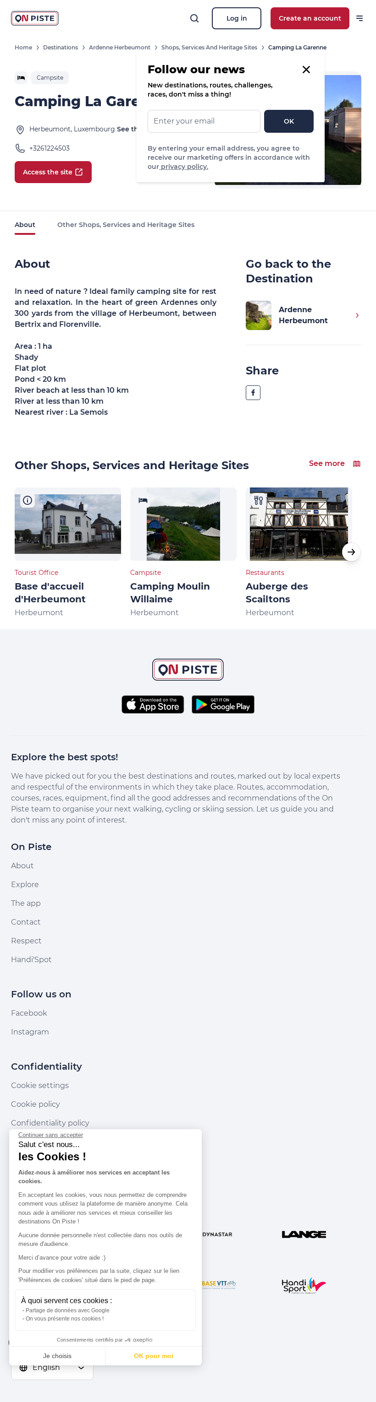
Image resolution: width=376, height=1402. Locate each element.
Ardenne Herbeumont (119, 47)
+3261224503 (49, 148)
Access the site (47, 172)
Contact (26, 922)
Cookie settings (40, 1085)
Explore (25, 884)
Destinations (60, 47)
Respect (26, 940)
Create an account (310, 18)
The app (26, 903)
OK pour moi (153, 1355)
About (25, 225)
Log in (237, 18)
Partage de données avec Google (68, 1310)
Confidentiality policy (50, 1123)
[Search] (194, 18)
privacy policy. (183, 166)
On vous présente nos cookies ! (65, 1318)
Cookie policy (35, 1104)
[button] (351, 552)
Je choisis (57, 1355)
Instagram (30, 1032)
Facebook (29, 1013)
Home (23, 47)
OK (289, 121)
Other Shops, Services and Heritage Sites (125, 225)
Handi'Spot (31, 959)
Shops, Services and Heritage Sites (209, 47)
